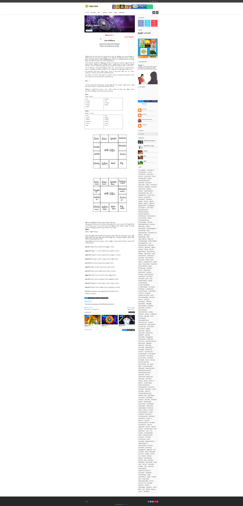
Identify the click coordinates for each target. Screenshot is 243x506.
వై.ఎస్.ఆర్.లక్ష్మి (148, 447)
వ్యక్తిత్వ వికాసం (149, 449)
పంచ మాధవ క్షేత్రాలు (142, 318)
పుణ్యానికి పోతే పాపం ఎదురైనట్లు (149, 145)
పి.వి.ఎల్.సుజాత (142, 328)
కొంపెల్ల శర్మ (151, 249)
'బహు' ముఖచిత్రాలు (142, 170)
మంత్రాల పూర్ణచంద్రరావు (143, 387)
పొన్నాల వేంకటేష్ (141, 337)
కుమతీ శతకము (151, 245)
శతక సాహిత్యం (141, 451)
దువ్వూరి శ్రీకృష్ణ (148, 303)
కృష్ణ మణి (153, 247)
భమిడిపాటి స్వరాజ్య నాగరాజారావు (144, 372)
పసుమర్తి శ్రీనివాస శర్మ (142, 324)
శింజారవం (152, 453)
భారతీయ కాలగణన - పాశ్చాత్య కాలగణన (146, 376)
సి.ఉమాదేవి (154, 476)
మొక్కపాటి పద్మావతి (147, 401)
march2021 (105, 316)
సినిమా (140, 478)
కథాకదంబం (105, 12)
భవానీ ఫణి (147, 374)
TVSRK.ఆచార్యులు (150, 174)
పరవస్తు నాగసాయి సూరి (143, 322)
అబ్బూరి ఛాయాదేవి (142, 188)
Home (87, 12)
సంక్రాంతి (155, 462)
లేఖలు (155, 428)
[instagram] (157, 502)
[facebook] (151, 1)
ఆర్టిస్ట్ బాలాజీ (151, 203)
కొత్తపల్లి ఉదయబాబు (142, 251)
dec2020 (121, 316)
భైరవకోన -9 (141, 382)
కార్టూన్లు (148, 236)
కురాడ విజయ (141, 247)
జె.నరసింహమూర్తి (141, 278)
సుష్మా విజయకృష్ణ (142, 487)
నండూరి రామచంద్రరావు (143, 309)
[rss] (157, 1)
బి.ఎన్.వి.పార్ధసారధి (142, 355)
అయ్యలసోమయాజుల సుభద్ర (143, 193)
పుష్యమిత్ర (148, 328)
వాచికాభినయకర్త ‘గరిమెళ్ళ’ (147, 435)
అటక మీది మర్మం (154, 184)
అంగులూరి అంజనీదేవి (142, 178)
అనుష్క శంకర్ (153, 186)
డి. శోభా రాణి (141, 293)
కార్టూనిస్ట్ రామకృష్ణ (142, 236)
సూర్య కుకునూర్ (149, 487)
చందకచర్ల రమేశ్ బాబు (148, 261)
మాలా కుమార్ (147, 399)
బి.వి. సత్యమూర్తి (150, 355)
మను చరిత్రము (141, 391)
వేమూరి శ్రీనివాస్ (141, 447)
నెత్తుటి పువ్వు (146, 316)
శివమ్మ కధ (143, 455)
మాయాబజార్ (141, 399)
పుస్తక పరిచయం (141, 330)
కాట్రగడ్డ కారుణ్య (146, 234)
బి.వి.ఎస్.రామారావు (142, 357)
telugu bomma (147, 176)
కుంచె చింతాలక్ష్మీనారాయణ (143, 243)
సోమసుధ (154, 487)
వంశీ (151, 430)
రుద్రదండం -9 (141, 420)
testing (153, 176)
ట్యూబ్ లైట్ (150, 280)
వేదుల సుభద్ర (150, 445)
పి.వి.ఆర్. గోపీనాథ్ (150, 326)
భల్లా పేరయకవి (141, 374)
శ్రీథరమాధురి (141, 458)
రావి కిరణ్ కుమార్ (142, 418)
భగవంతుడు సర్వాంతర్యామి (147, 366)
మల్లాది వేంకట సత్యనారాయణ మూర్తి (145, 393)
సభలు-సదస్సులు (141, 472)
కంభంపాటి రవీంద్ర (141, 226)
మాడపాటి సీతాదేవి (149, 397)
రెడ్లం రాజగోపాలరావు (142, 424)
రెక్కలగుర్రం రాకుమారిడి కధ (143, 422)
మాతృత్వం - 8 (141, 65)
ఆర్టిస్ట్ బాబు (146, 203)
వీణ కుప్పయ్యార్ (141, 441)
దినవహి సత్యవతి (142, 303)
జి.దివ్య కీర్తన (141, 274)
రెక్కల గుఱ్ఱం (147, 420)
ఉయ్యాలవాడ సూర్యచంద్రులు (143, 211)
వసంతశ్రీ (140, 435)
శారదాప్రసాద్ (147, 453)
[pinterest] (155, 502)
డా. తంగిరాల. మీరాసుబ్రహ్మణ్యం (144, 284)
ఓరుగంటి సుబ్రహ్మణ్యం (142, 222)
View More (132, 312)
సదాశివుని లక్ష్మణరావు (142, 468)
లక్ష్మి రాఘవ (148, 426)
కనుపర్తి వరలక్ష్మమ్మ (142, 228)
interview (141, 176)
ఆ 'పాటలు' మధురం (150, 195)
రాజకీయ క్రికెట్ (141, 414)
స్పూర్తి (143, 489)
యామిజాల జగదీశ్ (149, 405)
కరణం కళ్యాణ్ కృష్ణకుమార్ (151, 228)
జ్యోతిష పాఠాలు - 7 (105, 325)
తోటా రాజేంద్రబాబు (142, 301)
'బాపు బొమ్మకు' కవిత (142, 172)
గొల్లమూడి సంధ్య (141, 259)
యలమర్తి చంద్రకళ (142, 405)
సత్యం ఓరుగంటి (150, 466)
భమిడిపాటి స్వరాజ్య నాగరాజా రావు (145, 370)
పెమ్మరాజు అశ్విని (142, 332)
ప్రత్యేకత (145, 161)
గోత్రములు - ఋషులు (149, 259)
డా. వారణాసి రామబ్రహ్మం (143, 286)
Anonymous (144, 103)
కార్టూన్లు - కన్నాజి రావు (142, 238)
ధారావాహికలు (93, 12)
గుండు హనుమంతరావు (149, 257)
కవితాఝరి (140, 234)
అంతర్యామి (150, 178)
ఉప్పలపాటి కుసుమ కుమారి (143, 209)
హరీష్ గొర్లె (148, 489)
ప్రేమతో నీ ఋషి (141, 345)
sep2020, (100, 28)
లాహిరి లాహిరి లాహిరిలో (148, 428)
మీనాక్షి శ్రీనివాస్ (153, 399)
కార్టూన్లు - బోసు (150, 238)
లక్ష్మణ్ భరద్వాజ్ (141, 426)
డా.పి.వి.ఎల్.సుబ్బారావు (143, 291)
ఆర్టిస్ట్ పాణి (140, 203)
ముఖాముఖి (141, 401)
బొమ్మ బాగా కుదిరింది (142, 364)
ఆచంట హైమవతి (147, 197)
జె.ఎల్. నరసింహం (149, 276)
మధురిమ (154, 389)
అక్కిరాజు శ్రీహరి (148, 182)
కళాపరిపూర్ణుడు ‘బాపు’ (152, 232)
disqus (133, 329)
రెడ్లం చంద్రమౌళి (152, 422)
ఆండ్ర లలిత (141, 197)
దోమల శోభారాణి (141, 307)
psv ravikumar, (95, 28)
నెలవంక (151, 316)
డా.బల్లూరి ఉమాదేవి (152, 291)
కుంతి (150, 243)
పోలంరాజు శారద (141, 341)
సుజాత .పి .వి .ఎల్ (142, 483)
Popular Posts (154, 101)
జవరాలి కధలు (148, 272)
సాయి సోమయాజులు (142, 476)
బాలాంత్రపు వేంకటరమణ (143, 353)
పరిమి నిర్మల (150, 322)
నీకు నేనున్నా (141, 316)
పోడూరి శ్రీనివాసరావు (142, 339)
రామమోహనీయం (151, 416)
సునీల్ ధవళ (147, 485)
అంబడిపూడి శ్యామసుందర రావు (144, 180)
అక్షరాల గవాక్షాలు (142, 184)
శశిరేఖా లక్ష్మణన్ (152, 451)
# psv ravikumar (91, 298)
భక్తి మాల (151, 364)
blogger (129, 329)
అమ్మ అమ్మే (145, 150)
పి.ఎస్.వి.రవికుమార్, (105, 28)
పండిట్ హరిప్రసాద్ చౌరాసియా (144, 320)
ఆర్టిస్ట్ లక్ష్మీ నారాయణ (142, 205)
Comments (141, 101)
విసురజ (148, 439)
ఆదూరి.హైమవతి (149, 199)
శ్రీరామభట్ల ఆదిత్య (149, 462)
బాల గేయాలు (141, 351)
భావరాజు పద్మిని (141, 378)
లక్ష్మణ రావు (149, 424)
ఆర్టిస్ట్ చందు (152, 201)
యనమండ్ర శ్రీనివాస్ (150, 403)
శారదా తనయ (141, 453)
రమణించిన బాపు (150, 407)
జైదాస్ (147, 278)
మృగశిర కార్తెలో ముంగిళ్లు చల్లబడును (149, 140)
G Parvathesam (142, 174)
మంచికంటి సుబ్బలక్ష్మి (147, 382)
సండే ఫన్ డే (145, 464)
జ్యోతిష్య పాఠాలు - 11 (88, 325)
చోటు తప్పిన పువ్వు (142, 268)
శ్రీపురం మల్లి (141, 460)
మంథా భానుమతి (151, 387)
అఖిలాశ (147, 184)
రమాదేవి (140, 410)
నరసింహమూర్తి (141, 314)
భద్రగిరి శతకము (141, 368)
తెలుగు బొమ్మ (146, 299)
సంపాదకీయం (141, 466)
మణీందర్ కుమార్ (148, 389)
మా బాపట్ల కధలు (142, 397)
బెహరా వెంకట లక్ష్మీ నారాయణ (144, 362)
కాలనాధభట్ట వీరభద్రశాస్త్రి (143, 241)
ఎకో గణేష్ (149, 218)
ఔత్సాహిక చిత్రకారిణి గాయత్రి (143, 224)
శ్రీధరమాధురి (122, 12)
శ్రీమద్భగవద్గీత (150, 460)
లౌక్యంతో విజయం (142, 430)
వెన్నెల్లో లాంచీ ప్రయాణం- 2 (143, 443)
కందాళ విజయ (152, 224)
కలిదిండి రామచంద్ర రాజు (143, 232)
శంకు (154, 449)
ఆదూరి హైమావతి (142, 199)
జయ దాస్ (140, 270)
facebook (125, 329)
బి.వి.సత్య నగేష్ (150, 357)
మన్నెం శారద (147, 391)
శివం (139, 455)
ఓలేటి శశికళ (150, 222)
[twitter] (153, 1)
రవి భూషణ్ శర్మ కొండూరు (143, 412)
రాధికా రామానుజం (148, 414)
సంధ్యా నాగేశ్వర (151, 464)
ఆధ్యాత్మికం (140, 201)
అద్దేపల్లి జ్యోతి (147, 186)
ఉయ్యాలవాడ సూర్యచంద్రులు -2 (144, 213)
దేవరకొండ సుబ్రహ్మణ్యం (142, 305)
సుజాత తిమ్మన (149, 483)
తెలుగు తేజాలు (152, 297)
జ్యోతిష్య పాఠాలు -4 (122, 325)
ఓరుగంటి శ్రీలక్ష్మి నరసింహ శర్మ (144, 220)
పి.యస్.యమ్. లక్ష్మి (142, 326)
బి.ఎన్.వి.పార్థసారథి (152, 353)
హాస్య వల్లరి (153, 489)
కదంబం (98, 12)
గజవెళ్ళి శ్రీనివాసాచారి (142, 255)
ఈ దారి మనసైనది (150, 207)
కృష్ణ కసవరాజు (147, 247)
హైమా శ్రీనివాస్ (146, 491)
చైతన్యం (150, 266)
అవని (151, 193)
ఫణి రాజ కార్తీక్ (141, 347)
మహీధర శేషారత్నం (151, 395)
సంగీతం (140, 464)
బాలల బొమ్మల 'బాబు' (149, 351)
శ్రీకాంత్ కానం (149, 455)
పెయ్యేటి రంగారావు (149, 332)
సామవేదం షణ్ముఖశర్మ (142, 474)
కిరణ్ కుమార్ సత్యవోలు (153, 241)
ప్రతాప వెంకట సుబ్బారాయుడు (151, 341)
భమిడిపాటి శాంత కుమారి (150, 368)
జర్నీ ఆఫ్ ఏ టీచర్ (142, 272)
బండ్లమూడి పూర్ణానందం (149, 347)
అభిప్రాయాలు (149, 188)
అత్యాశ (145, 156)
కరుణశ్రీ (148, 230)
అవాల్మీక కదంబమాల (142, 195)
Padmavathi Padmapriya (147, 119)
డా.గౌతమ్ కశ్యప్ (141, 289)
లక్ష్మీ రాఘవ (141, 428)
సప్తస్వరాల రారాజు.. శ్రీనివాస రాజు (144, 470)
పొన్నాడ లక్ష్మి (147, 334)
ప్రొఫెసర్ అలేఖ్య (148, 345)
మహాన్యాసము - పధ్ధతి (142, 395)
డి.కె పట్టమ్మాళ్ (147, 293)
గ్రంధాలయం (140, 261)
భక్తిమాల (140, 366)
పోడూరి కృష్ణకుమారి (149, 337)
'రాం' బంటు (150, 172)
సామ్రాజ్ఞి (149, 474)
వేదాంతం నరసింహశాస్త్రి (142, 445)
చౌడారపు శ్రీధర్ (149, 268)
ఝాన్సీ (151, 278)
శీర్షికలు (115, 12)
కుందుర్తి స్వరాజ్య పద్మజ (143, 245)
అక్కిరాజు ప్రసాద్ (141, 182)
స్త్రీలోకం (140, 489)
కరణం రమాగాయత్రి (142, 230)
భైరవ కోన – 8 (151, 380)
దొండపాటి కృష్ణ (150, 305)
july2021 (87, 316)
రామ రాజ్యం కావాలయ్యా (143, 416)
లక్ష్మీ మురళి (153, 426)
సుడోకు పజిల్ (141, 485)
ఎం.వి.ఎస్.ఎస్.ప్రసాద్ (142, 218)
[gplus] (155, 1)
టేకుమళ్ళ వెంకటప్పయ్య (143, 280)
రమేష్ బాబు (145, 410)
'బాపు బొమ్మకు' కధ (150, 170)
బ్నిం (148, 364)
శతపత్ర (146, 451)
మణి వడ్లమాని (141, 389)
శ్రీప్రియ (145, 460)
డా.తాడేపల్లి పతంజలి (149, 289)
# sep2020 (97, 298)
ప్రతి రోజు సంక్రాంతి (142, 343)
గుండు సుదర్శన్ (141, 257)
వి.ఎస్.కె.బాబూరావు (142, 439)
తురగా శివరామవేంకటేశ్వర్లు (143, 297)
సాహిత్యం (148, 476)
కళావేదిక (110, 12)
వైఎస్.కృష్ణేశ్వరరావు (142, 449)
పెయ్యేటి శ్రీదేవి (141, 334)
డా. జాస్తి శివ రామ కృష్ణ (143, 282)
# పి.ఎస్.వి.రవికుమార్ (104, 298)
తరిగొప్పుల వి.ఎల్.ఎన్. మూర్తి (144, 295)
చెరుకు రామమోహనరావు (143, 266)
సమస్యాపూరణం (148, 472)
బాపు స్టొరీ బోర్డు (141, 349)
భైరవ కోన (145, 380)
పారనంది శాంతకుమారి (151, 324)
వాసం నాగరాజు (141, 437)
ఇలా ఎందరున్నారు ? (142, 207)
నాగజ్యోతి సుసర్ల (153, 314)
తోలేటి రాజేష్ (148, 301)
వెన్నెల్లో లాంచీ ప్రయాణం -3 (150, 441)
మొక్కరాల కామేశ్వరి (142, 403)
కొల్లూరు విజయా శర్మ (150, 251)
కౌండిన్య (153, 253)
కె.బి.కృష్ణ (146, 249)
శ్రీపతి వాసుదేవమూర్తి (148, 458)
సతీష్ (145, 466)
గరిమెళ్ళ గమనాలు (151, 255)
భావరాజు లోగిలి (148, 378)
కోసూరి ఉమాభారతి (147, 253)
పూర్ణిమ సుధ (148, 330)
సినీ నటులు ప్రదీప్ (146, 478)
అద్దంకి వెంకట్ (141, 186)
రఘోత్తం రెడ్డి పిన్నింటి (142, 407)
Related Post (88, 312)
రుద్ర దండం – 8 (149, 418)
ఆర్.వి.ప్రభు (146, 201)
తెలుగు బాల (141, 299)
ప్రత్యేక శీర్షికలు (148, 343)
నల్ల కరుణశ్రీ (147, 314)
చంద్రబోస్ (154, 261)
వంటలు (147, 430)
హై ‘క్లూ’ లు (141, 491)
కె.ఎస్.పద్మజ (141, 249)
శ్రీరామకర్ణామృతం (141, 462)
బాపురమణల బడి (149, 349)
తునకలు (152, 295)
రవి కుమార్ (151, 410)
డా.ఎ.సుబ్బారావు (152, 286)
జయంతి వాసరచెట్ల (147, 270)
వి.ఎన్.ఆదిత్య (147, 437)
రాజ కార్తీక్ (150, 412)
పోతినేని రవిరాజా (150, 339)
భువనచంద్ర (140, 380)
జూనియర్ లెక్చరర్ (142, 276)
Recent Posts (148, 101)
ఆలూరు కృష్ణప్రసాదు (151, 205)
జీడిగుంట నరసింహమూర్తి (149, 274)
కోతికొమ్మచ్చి (141, 253)
